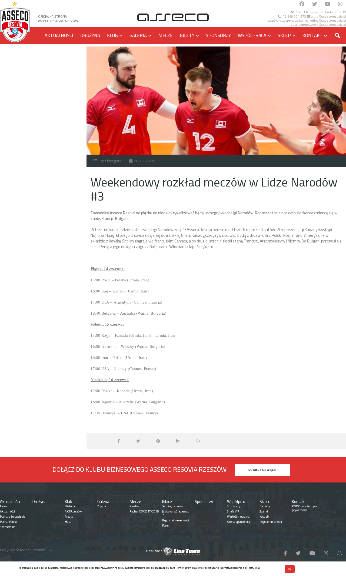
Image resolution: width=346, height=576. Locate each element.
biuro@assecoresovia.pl (328, 16)
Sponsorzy (218, 35)
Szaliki (264, 511)
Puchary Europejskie (12, 516)
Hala (68, 522)
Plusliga (134, 506)
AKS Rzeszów (73, 511)
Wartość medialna (238, 516)
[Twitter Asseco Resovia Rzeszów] (315, 4)
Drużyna (90, 35)
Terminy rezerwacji (173, 506)
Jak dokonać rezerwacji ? (176, 513)
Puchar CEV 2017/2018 (144, 511)
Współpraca (252, 35)
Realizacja (154, 550)
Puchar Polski (8, 522)
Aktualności (59, 35)
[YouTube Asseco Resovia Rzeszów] (327, 4)
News (3, 506)
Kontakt (312, 35)
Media (69, 516)
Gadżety (265, 506)
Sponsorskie (7, 527)
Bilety (187, 35)
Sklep (284, 35)
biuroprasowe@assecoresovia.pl (322, 24)
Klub (112, 35)
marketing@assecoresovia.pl (325, 20)
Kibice (167, 501)
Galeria (138, 35)
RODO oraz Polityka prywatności (304, 508)
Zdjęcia (101, 506)
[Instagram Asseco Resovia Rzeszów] (340, 4)
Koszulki (265, 516)
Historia (70, 506)
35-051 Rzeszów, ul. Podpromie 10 (320, 12)
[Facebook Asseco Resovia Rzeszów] (302, 4)
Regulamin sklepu (271, 522)
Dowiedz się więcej (262, 469)
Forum (166, 525)
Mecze (165, 35)
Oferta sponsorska (238, 522)
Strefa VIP (233, 511)
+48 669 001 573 (293, 16)
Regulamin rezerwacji (175, 520)
